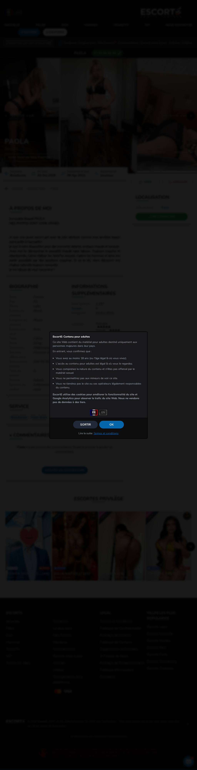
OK (111, 424)
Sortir (85, 424)
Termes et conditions (106, 433)
